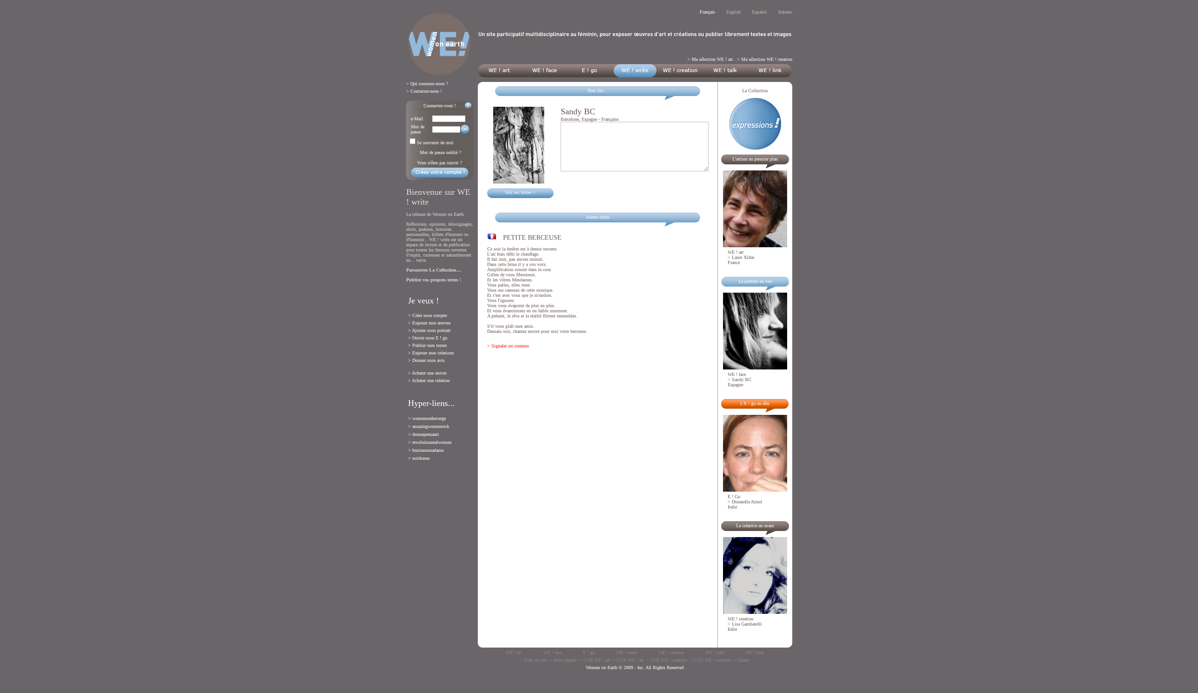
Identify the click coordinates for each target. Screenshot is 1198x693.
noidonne (421, 458)
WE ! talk (715, 652)
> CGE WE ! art (594, 660)
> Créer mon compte (427, 315)
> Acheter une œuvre (427, 373)
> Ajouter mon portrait (429, 330)
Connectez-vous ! (440, 105)
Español (759, 12)
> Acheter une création (429, 380)
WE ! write (626, 652)
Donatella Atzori (747, 501)
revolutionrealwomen (432, 442)
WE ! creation (671, 652)
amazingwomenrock (430, 426)
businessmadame (428, 450)
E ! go (589, 652)
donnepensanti (425, 434)
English (733, 12)
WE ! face (552, 652)
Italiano (785, 12)
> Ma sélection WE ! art (710, 59)
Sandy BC (742, 379)
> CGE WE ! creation (666, 660)
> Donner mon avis (426, 360)
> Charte (741, 660)
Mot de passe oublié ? (440, 152)
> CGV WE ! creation (709, 660)
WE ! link (754, 652)
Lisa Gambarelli (747, 624)
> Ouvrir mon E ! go (427, 337)
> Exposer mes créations (431, 352)
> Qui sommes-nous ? (427, 83)
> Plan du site (533, 660)
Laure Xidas (743, 257)
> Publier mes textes (427, 345)
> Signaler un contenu (508, 345)
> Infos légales (563, 660)
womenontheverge (429, 418)
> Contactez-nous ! (424, 91)
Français (707, 12)
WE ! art (514, 652)
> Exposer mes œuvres (429, 322)
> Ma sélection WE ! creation (764, 59)
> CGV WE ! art (628, 660)
